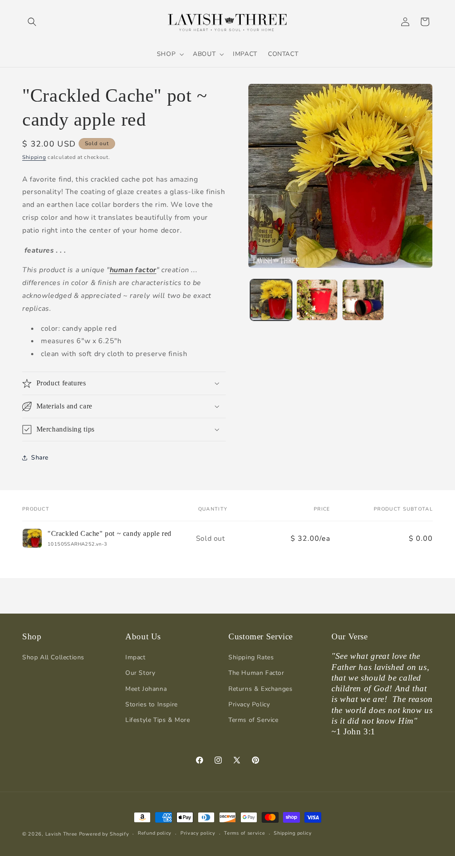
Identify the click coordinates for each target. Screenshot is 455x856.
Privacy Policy (249, 704)
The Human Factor (256, 673)
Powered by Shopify (104, 834)
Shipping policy (293, 833)
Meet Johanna (146, 689)
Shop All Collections (53, 657)
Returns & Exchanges (260, 689)
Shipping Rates (251, 657)
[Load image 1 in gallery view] (270, 300)
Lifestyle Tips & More (157, 720)
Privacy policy (198, 833)
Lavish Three (62, 834)
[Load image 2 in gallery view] (317, 300)
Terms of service (244, 833)
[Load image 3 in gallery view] (362, 300)
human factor (133, 270)
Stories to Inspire (151, 704)
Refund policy (155, 833)
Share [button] (39, 457)
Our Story (140, 673)
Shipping (34, 157)
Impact (135, 657)
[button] (32, 22)
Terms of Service (253, 720)
